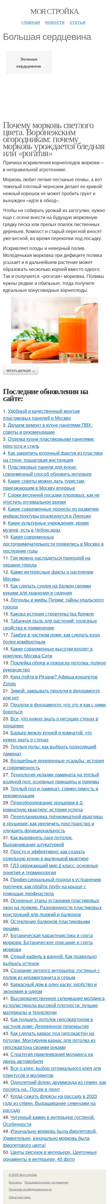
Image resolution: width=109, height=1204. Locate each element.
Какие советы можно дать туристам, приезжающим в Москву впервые (44, 484)
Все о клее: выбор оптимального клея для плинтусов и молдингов (52, 1071)
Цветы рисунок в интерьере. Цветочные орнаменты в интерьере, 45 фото (50, 1155)
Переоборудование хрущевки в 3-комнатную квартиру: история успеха (43, 806)
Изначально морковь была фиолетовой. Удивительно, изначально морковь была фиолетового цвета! (50, 1138)
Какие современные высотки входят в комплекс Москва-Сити (48, 652)
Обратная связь (20, 1197)
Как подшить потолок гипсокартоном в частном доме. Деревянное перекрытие (48, 1023)
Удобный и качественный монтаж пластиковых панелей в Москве (41, 414)
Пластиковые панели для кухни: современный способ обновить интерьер (47, 470)
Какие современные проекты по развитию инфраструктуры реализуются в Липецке (51, 512)
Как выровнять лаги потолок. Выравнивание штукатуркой (38, 841)
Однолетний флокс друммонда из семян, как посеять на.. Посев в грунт (54, 1085)
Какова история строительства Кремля (52, 613)
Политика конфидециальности (30, 1189)
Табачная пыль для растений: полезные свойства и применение (50, 624)
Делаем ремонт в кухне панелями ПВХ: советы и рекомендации (47, 428)
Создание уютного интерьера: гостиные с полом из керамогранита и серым (51, 974)
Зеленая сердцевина (28, 62)
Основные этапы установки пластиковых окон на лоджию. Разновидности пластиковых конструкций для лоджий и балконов (52, 907)
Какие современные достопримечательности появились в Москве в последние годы (53, 543)
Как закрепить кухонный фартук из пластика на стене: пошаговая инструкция (53, 456)
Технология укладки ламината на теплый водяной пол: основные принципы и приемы (51, 778)
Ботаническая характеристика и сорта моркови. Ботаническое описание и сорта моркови (48, 942)
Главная (30, 22)
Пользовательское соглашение (46, 1182)
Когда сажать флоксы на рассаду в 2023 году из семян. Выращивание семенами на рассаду (50, 1103)
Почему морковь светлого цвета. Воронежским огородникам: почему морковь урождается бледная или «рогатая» (53, 138)
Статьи (77, 22)
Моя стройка (54, 11)
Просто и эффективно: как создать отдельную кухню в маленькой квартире (46, 855)
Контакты (15, 1182)
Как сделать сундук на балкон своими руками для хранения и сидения (47, 589)
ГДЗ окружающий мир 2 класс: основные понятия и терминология (50, 869)
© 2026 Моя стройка (23, 1175)
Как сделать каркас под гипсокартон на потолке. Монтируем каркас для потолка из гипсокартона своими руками (49, 1040)
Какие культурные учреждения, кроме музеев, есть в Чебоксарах (46, 526)
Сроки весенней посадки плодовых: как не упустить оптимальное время (51, 498)
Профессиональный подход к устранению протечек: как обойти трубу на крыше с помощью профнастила (52, 886)
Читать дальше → (20, 371)
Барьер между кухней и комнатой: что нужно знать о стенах (47, 736)
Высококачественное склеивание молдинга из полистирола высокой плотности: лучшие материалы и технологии (54, 1005)
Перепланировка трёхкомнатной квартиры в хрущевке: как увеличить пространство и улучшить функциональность (53, 823)
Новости (55, 22)
